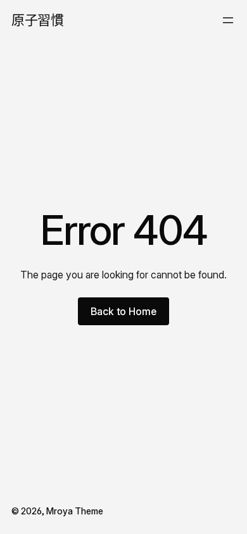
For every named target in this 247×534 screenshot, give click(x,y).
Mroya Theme (74, 511)
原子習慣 (37, 20)
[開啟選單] (228, 20)
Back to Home (123, 311)
